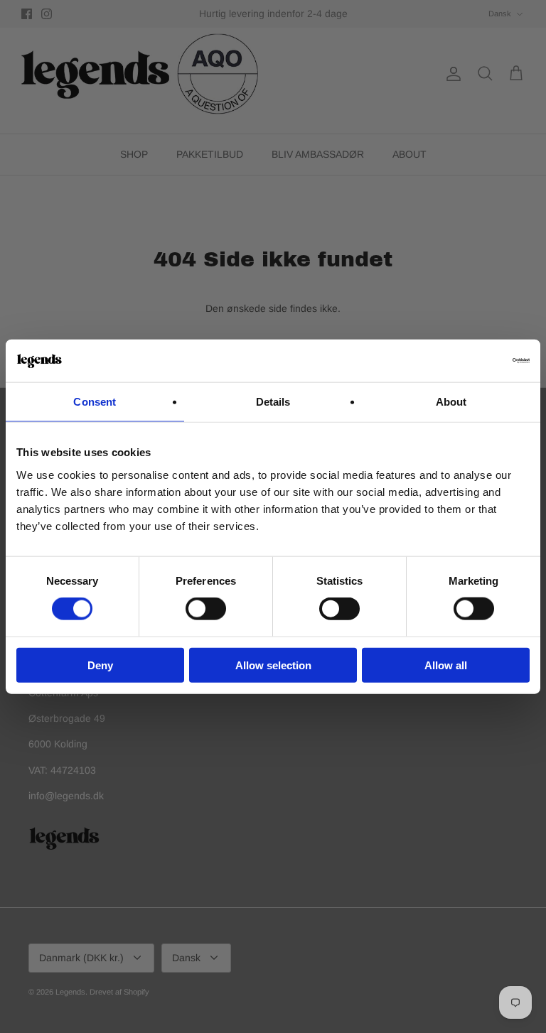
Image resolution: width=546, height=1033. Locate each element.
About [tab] (451, 402)
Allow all (445, 665)
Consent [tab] (94, 402)
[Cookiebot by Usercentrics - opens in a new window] (467, 361)
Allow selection (273, 665)
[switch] (206, 608)
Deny (100, 665)
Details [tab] (273, 402)
